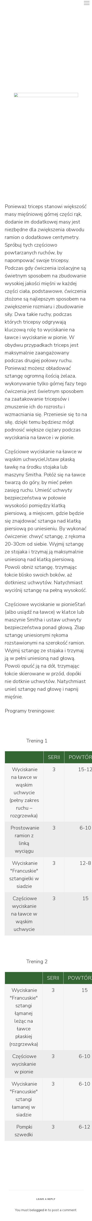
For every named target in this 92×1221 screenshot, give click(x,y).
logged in (40, 1210)
